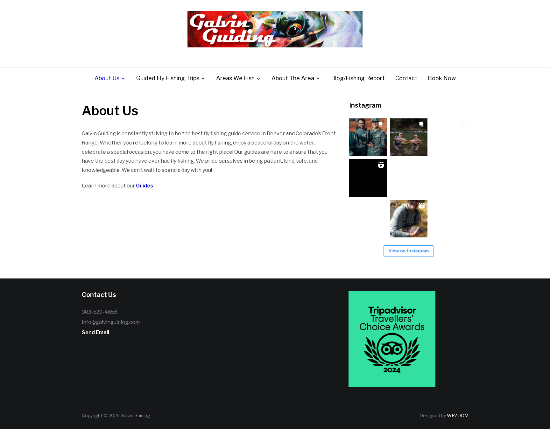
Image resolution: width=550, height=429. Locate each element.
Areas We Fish (235, 78)
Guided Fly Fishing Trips (167, 78)
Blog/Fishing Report (358, 78)
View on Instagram (409, 250)
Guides (144, 186)
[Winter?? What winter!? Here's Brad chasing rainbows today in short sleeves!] (368, 218)
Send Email (95, 332)
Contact (406, 78)
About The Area (292, 78)
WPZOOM (458, 415)
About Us (107, 78)
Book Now (442, 78)
